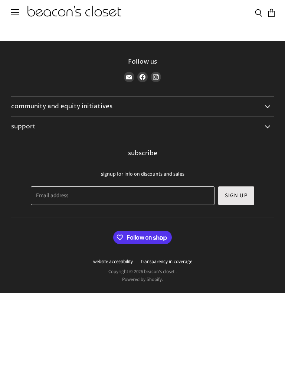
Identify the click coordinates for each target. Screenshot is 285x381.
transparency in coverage (166, 261)
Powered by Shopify (142, 279)
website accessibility (113, 261)
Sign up (236, 195)
